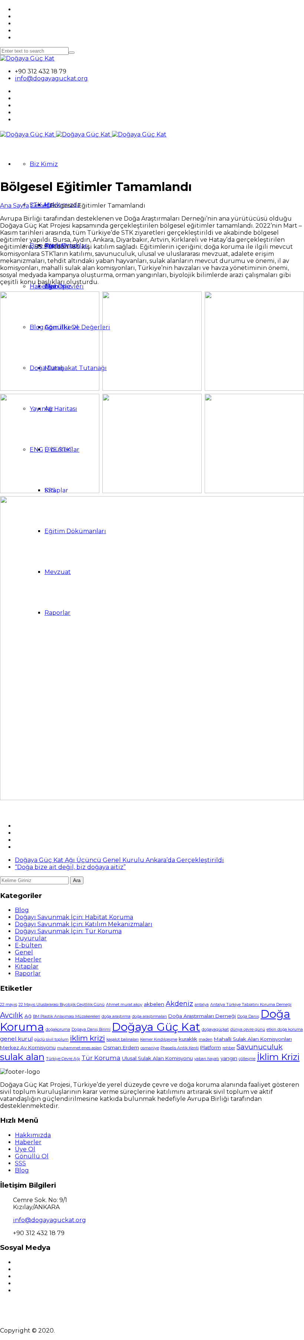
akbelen (154, 1004)
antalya (202, 1004)
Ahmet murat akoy (124, 1004)
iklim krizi (87, 1038)
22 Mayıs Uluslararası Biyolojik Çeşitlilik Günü (62, 1004)
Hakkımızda (33, 1135)
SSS (20, 1163)
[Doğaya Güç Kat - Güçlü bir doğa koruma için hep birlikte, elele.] (27, 58)
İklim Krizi (278, 1057)
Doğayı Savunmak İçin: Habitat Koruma (74, 917)
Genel (39, 205)
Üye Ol (25, 1149)
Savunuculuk (259, 1047)
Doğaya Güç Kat (156, 1026)
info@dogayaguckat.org (51, 78)
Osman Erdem (121, 1047)
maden (205, 1039)
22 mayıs (8, 1004)
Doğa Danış (248, 1016)
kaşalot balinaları (122, 1039)
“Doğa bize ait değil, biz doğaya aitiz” (70, 867)
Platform (210, 1047)
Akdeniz (179, 1003)
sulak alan (22, 1056)
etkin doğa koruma (285, 1029)
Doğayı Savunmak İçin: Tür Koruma (68, 931)
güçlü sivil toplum (51, 1039)
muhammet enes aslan (79, 1048)
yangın (229, 1058)
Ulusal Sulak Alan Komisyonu (157, 1058)
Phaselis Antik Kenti (180, 1048)
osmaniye (150, 1048)
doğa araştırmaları (149, 1016)
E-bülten (28, 945)
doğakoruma (58, 1029)
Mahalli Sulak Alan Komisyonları (253, 1039)
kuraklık (188, 1039)
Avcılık (11, 1015)
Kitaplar (27, 966)
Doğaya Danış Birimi (91, 1029)
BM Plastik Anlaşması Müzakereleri (66, 1016)
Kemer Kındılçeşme (158, 1039)
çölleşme (247, 1058)
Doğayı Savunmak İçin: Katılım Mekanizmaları (83, 924)
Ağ (28, 1016)
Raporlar (28, 973)
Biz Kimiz (44, 164)
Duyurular (31, 938)
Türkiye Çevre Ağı (63, 1058)
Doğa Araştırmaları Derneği (202, 1016)
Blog (22, 910)
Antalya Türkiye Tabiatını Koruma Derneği (250, 1004)
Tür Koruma (101, 1058)
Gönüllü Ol (32, 1156)
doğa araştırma (116, 1016)
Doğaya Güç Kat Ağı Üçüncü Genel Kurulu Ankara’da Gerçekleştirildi (119, 860)
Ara (76, 880)
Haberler (43, 286)
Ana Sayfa (14, 205)
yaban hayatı (206, 1058)
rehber (228, 1048)
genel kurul (16, 1038)
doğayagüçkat (215, 1029)
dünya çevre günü (247, 1029)
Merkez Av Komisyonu (28, 1047)
